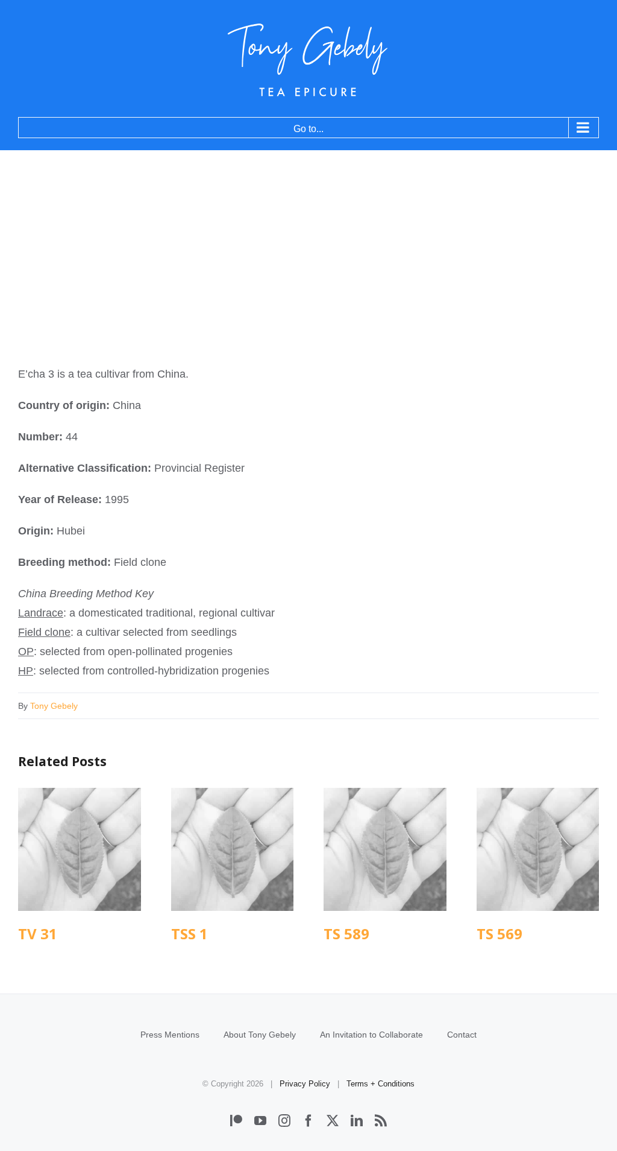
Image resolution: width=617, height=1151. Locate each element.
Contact (462, 1034)
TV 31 (79, 849)
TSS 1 (232, 849)
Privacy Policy (305, 1083)
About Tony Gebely (260, 1034)
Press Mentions (169, 1034)
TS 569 (538, 849)
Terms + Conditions (380, 1083)
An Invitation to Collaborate (371, 1034)
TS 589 (385, 849)
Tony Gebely (54, 706)
